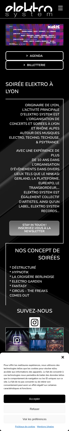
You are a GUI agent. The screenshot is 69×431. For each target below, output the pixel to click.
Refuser (34, 409)
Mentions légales (45, 426)
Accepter (34, 398)
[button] (63, 357)
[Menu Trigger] (60, 8)
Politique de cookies (25, 426)
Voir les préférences (35, 419)
